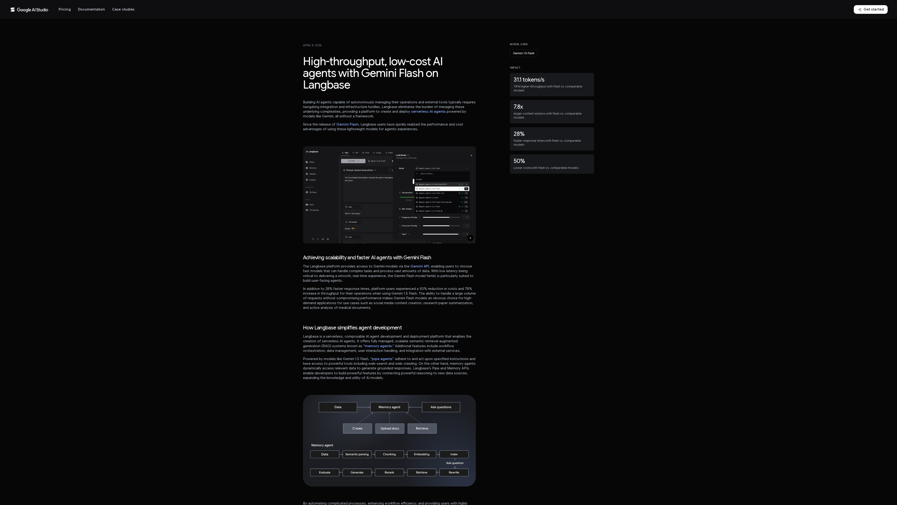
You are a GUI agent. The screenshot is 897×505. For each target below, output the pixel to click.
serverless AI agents (428, 111)
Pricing (65, 9)
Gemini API (419, 266)
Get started (871, 9)
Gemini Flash (347, 124)
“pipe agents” (382, 359)
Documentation (91, 9)
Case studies (123, 9)
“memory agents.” (378, 346)
